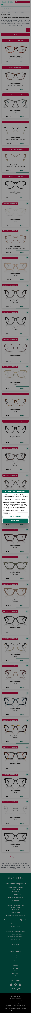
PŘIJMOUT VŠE (15, 521)
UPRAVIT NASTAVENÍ (15, 517)
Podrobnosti (15, 1010)
